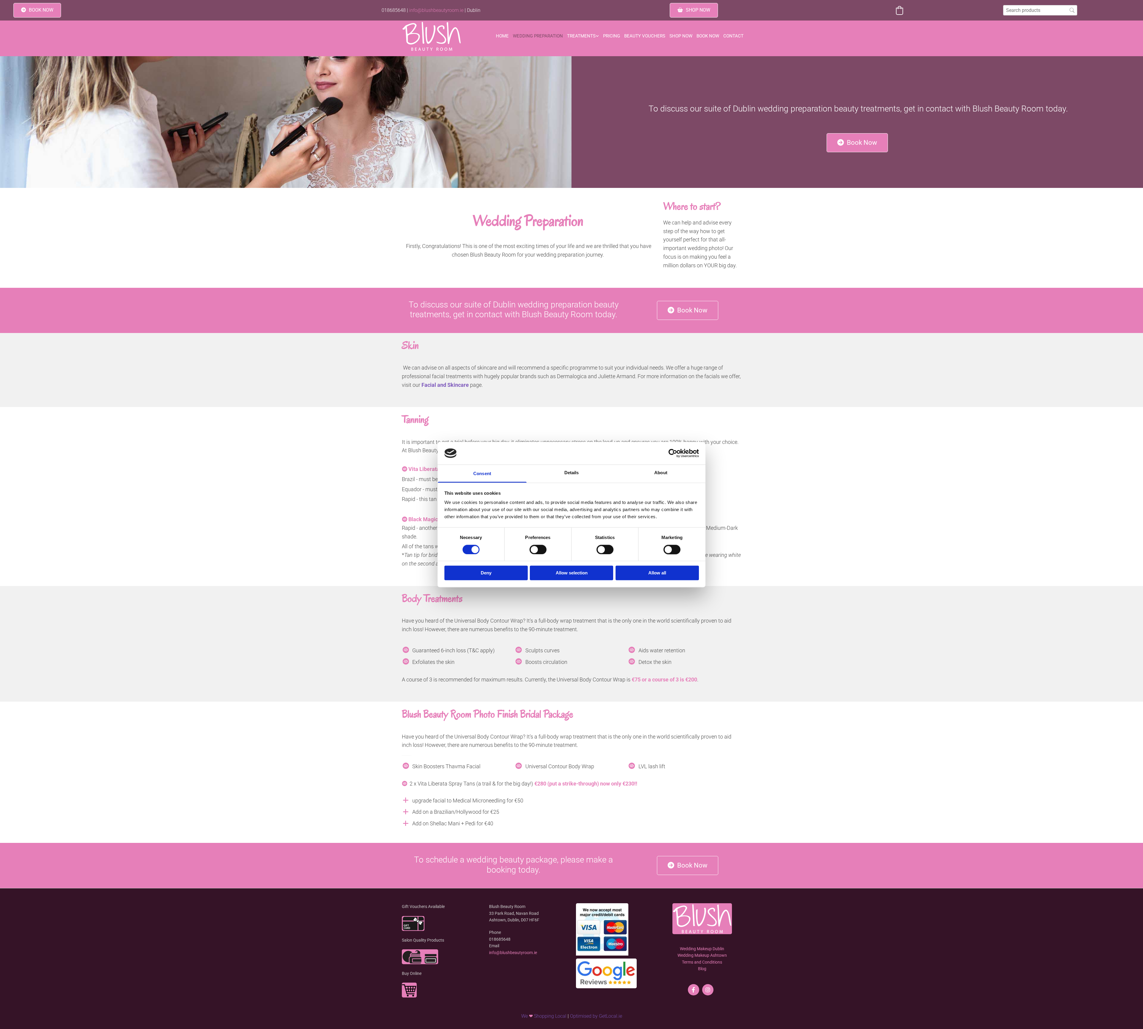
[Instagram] (707, 989)
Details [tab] (571, 472)
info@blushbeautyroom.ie (436, 10)
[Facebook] (693, 989)
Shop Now (680, 36)
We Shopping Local (543, 1016)
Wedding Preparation (538, 36)
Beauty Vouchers (644, 36)
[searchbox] (1040, 10)
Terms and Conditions (702, 962)
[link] (583, 36)
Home (502, 36)
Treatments (581, 36)
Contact (733, 36)
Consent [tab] (482, 473)
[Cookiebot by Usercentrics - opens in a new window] (673, 453)
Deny (486, 573)
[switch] (538, 549)
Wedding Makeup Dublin (702, 948)
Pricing (611, 36)
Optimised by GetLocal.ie (596, 1016)
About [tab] (660, 472)
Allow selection (572, 573)
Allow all (657, 573)
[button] (37, 10)
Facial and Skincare (445, 385)
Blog (702, 968)
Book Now (708, 36)
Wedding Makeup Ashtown (702, 955)
